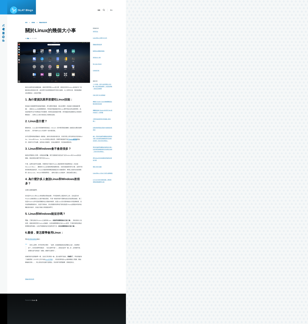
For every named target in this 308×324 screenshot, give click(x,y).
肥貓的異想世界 (43, 22)
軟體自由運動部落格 (98, 51)
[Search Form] (104, 10)
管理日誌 (95, 31)
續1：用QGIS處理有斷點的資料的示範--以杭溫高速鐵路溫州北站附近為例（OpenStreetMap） (102, 138)
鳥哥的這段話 (32, 239)
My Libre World (97, 64)
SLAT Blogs (25, 10)
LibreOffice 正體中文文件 (100, 38)
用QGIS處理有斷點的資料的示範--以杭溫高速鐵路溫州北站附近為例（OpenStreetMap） (102, 149)
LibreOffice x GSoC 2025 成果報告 (103, 173)
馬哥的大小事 (97, 57)
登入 (111, 10)
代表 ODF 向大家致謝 (99, 95)
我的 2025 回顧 (97, 166)
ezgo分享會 (48, 259)
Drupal (33, 300)
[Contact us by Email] (4, 33)
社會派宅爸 (96, 70)
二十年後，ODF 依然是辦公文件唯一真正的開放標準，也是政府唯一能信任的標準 (102, 86)
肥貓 (28, 38)
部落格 (33, 22)
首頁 (26, 22)
